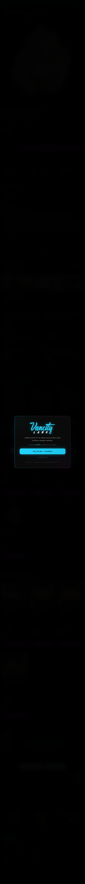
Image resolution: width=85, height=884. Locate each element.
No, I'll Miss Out (42, 457)
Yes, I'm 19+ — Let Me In (42, 451)
